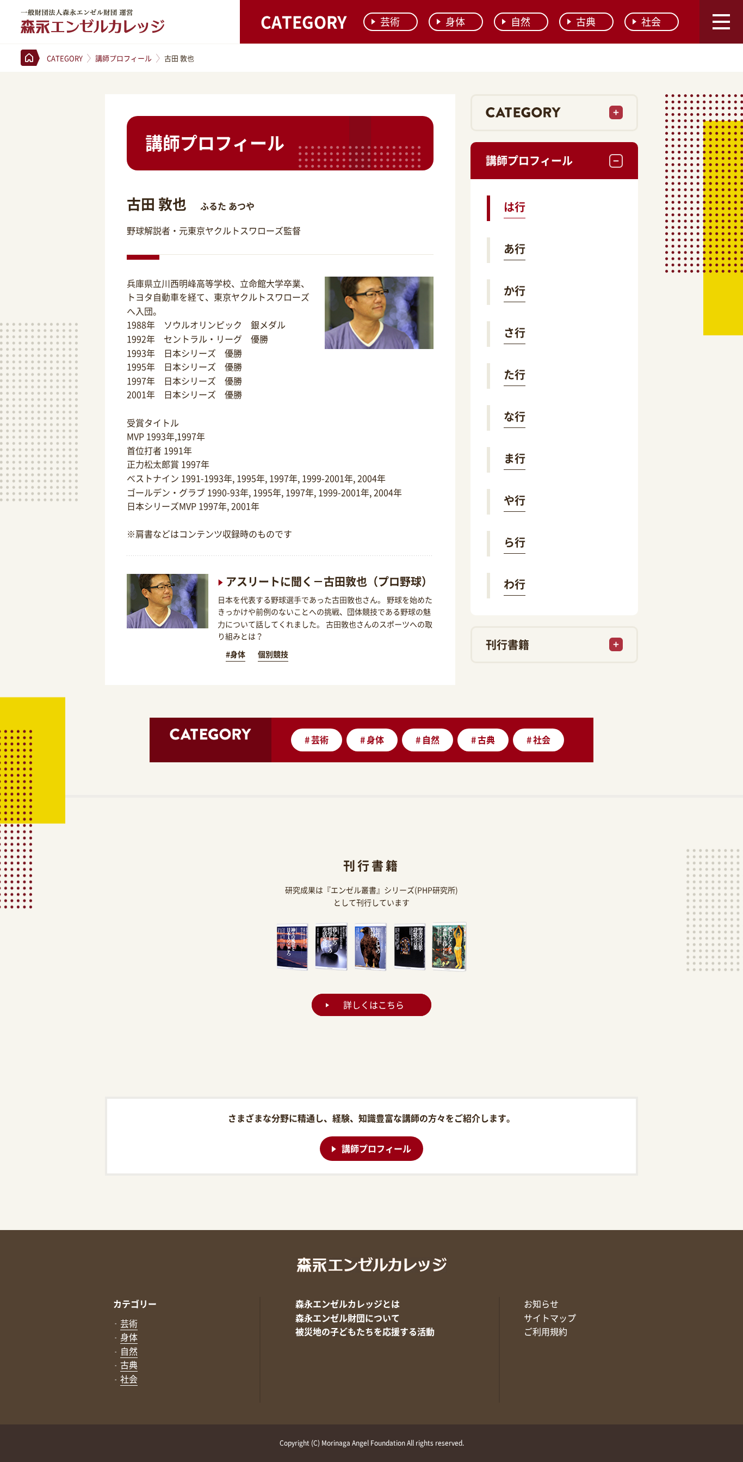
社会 (651, 21)
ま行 (514, 458)
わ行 (514, 584)
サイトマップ (550, 1317)
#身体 (235, 654)
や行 (514, 500)
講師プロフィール (529, 160)
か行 (514, 290)
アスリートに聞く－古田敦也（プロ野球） (329, 581)
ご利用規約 (545, 1331)
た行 (514, 374)
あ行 (514, 248)
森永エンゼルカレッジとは (347, 1303)
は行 (514, 207)
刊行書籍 (507, 644)
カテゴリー (135, 1303)
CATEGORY (303, 21)
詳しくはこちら (373, 1005)
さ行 (514, 332)
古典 (586, 21)
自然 (520, 21)
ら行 (514, 542)
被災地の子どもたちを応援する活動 (365, 1331)
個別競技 (273, 654)
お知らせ (541, 1303)
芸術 (390, 21)
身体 (455, 21)
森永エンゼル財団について (347, 1317)
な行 (514, 416)
